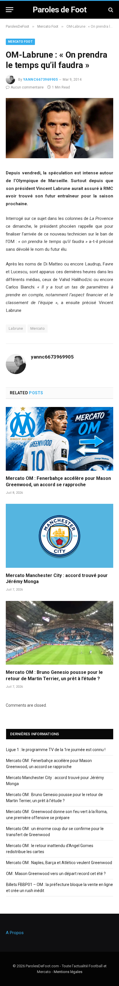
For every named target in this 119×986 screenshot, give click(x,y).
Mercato (37, 328)
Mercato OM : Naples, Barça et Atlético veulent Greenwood (59, 862)
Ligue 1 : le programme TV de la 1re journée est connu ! (55, 749)
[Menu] (9, 9)
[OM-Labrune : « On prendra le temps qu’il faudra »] (59, 156)
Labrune (16, 328)
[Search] (110, 9)
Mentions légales (68, 972)
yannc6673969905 (40, 80)
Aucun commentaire (27, 87)
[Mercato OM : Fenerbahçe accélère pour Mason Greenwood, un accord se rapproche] (59, 439)
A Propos (15, 932)
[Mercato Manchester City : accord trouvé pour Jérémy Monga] (59, 536)
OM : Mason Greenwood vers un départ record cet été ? (56, 873)
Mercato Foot (20, 41)
